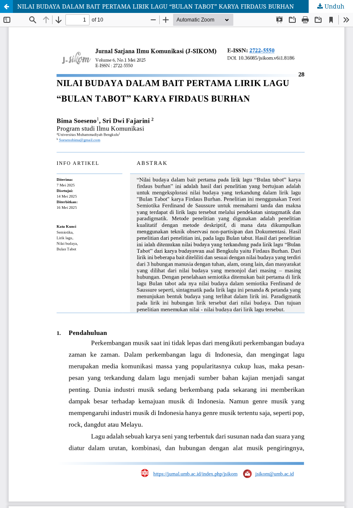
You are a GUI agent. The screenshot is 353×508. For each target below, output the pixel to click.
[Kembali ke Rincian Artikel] (6, 6)
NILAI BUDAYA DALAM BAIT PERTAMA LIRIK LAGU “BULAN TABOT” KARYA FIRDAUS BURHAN (155, 6)
